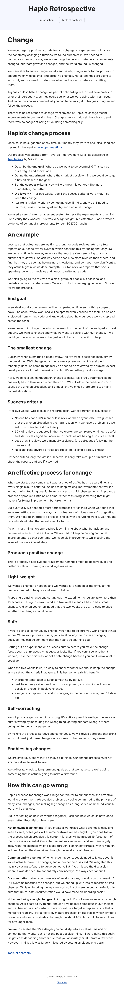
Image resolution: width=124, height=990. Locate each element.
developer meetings (49, 147)
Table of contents (72, 20)
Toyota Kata (15, 159)
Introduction (47, 20)
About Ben (62, 982)
